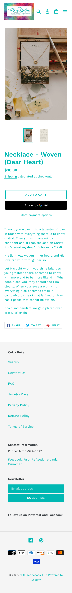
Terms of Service (21, 426)
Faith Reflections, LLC (33, 574)
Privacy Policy (18, 405)
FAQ (11, 383)
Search (13, 362)
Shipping (10, 176)
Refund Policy (18, 416)
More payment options (36, 215)
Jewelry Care (18, 394)
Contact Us (16, 373)
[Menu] (65, 11)
